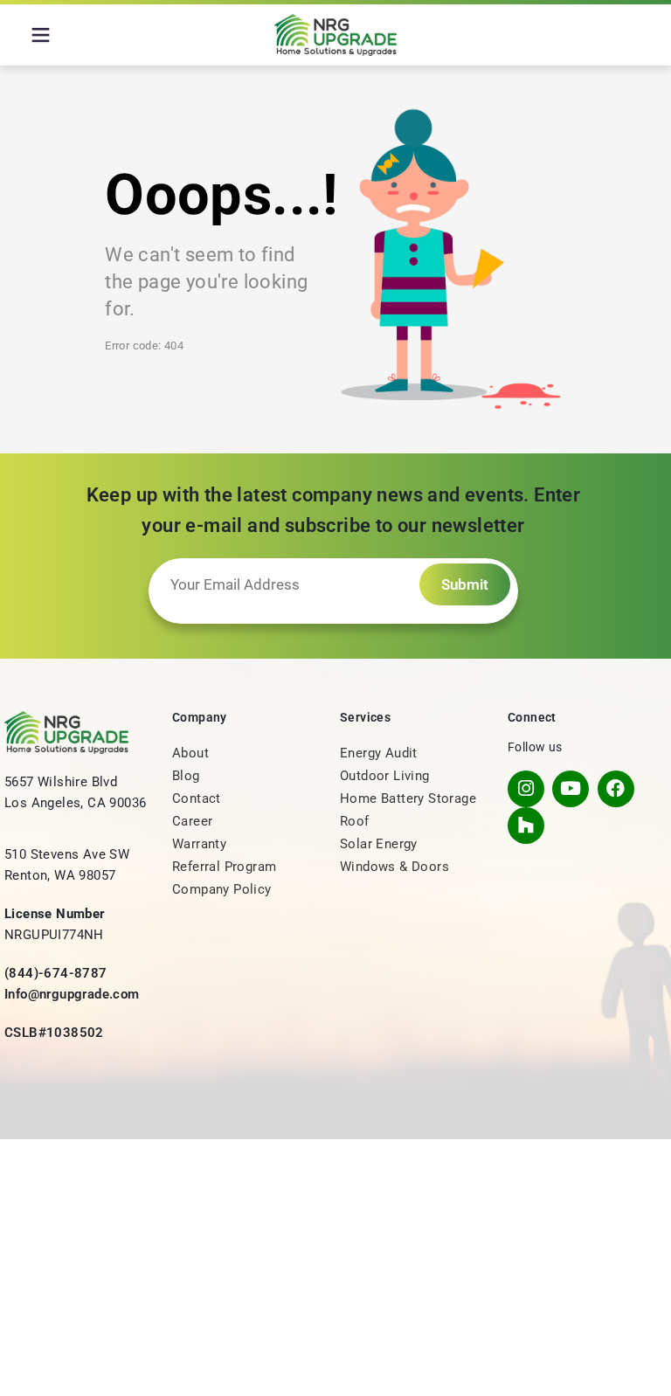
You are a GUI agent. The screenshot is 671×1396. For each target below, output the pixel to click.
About (190, 753)
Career (192, 821)
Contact (196, 798)
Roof (355, 821)
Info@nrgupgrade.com (72, 994)
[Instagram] (526, 789)
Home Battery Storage (408, 798)
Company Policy (222, 889)
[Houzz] (526, 825)
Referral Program (224, 866)
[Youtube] (570, 789)
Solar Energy (379, 844)
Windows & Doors (394, 866)
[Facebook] (616, 789)
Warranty (199, 844)
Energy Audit (379, 753)
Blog (186, 776)
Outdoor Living (385, 776)
